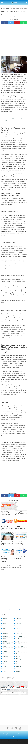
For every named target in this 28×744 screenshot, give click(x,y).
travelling (18, 666)
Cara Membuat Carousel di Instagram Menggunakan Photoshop (7, 559)
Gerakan (5, 651)
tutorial (18, 671)
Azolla (4, 626)
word (17, 674)
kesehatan (5, 671)
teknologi (18, 659)
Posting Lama (22, 609)
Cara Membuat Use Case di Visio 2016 (20, 557)
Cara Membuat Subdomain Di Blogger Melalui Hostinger (6, 513)
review (18, 641)
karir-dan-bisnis (7, 669)
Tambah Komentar (15, 16)
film (4, 648)
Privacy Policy (10, 736)
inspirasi (5, 661)
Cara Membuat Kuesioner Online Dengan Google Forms (19, 543)
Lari (4, 674)
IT (3, 664)
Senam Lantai (19, 646)
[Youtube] (20, 728)
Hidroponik (6, 656)
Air (3, 621)
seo (17, 648)
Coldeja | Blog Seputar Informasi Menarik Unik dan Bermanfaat (17, 741)
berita (4, 628)
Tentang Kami (6, 734)
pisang (17, 628)
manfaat (18, 621)
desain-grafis (6, 643)
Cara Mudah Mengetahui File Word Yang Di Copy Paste (7, 528)
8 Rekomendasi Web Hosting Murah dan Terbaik (14, 688)
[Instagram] (12, 728)
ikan (4, 659)
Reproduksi (19, 636)
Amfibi (4, 623)
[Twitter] (16, 728)
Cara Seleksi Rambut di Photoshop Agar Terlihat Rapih (7, 543)
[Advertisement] (14, 40)
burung (5, 641)
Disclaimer (18, 736)
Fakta (4, 646)
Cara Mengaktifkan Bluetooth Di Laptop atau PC (20, 513)
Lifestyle (18, 618)
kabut (4, 666)
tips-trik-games (20, 664)
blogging (5, 633)
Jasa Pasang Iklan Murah (18, 734)
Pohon (17, 631)
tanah (17, 654)
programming (19, 633)
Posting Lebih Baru (6, 609)
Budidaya (5, 636)
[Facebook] (8, 728)
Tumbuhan (19, 669)
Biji (3, 631)
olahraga (18, 623)
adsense (5, 618)
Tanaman (18, 656)
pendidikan (19, 626)
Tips (17, 661)
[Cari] (26, 2)
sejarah (18, 643)
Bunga (4, 638)
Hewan (5, 654)
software (18, 651)
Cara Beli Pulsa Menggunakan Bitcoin (19, 527)
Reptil (17, 638)
